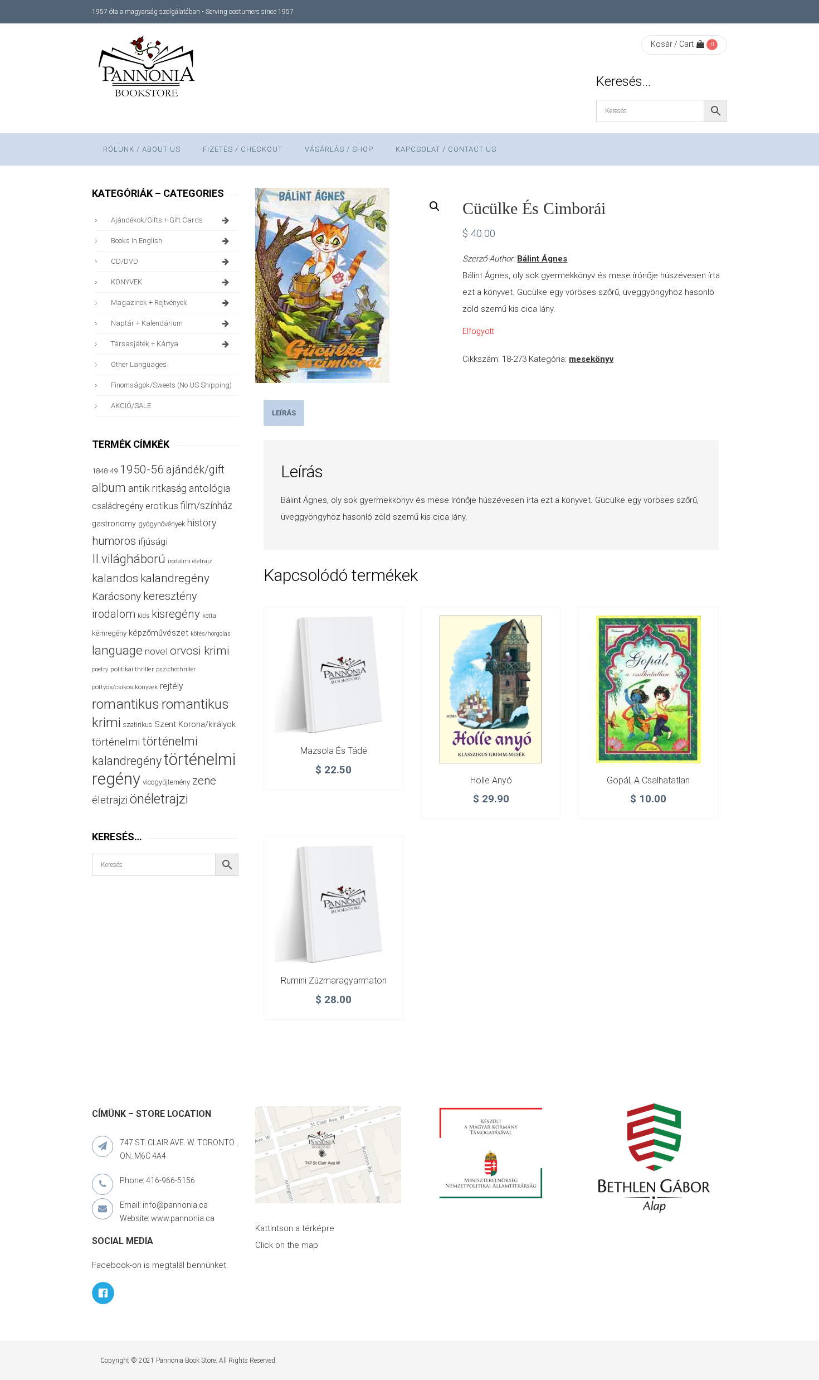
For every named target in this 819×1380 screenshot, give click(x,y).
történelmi (116, 742)
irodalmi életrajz (190, 561)
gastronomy (114, 523)
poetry (100, 669)
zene (204, 780)
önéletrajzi (159, 799)
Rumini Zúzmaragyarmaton (334, 980)
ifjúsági (153, 541)
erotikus (161, 506)
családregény (117, 506)
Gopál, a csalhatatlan (648, 780)
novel (156, 651)
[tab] (284, 413)
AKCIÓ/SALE (131, 405)
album (109, 488)
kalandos (115, 578)
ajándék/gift (195, 469)
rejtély (171, 686)
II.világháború (128, 558)
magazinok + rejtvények (149, 302)
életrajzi (110, 800)
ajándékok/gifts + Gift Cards (157, 220)
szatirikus (137, 725)
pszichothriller (176, 669)
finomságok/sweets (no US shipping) (171, 385)
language (117, 650)
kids (143, 615)
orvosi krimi (200, 650)
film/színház (206, 505)
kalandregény (174, 578)
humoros (114, 541)
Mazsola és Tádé (333, 750)
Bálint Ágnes (542, 259)
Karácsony (116, 596)
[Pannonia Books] (147, 68)
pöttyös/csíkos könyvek (125, 687)
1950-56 (142, 469)
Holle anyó (491, 780)
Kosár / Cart (672, 44)
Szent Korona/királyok (195, 724)
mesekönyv (591, 359)
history (201, 523)
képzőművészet (158, 633)
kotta (209, 615)
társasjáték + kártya (144, 344)
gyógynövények (161, 524)
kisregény (176, 614)
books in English (136, 240)
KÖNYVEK (126, 282)
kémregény (109, 633)
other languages (139, 364)
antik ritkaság (157, 488)
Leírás (284, 413)
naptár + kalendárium (147, 323)
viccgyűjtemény (166, 782)
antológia (209, 488)
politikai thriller (132, 669)
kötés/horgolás (211, 633)
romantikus (125, 704)
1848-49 (105, 471)
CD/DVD (124, 261)
